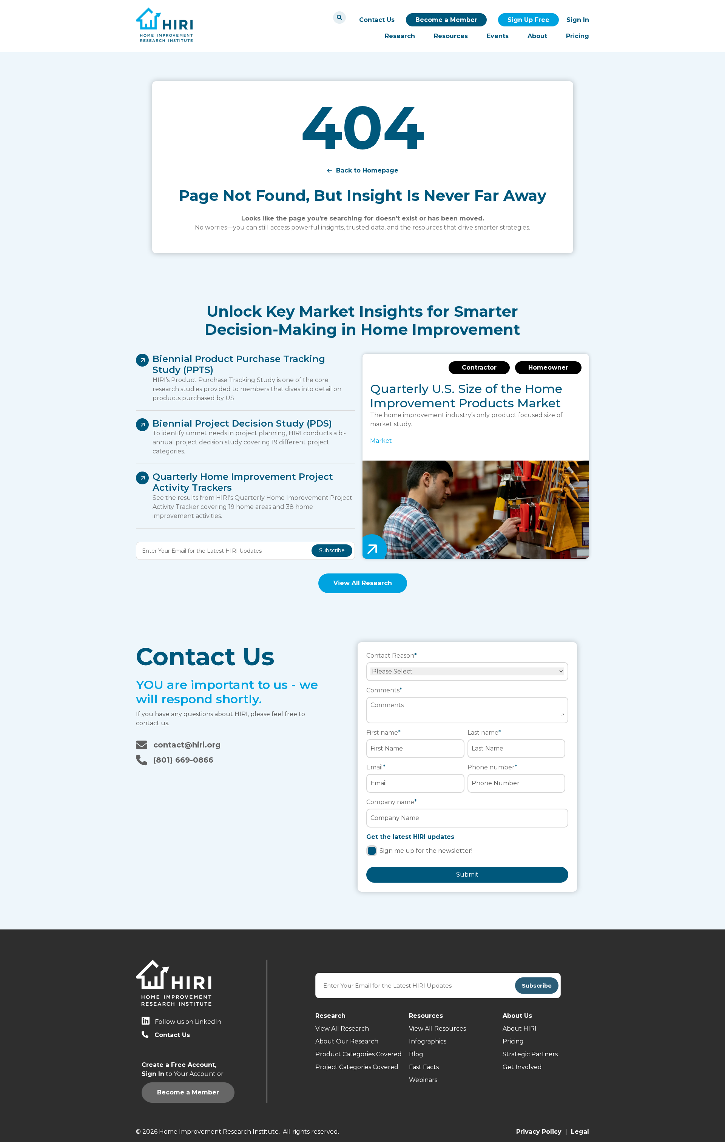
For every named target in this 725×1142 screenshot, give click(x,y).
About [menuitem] (537, 36)
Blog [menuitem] (416, 1054)
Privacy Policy (538, 1131)
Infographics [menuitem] (427, 1041)
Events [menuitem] (498, 36)
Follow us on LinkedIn (188, 1021)
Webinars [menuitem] (423, 1079)
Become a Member (446, 19)
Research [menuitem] (400, 36)
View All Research (362, 583)
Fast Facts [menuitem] (424, 1067)
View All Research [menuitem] (342, 1028)
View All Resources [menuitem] (437, 1028)
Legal (580, 1131)
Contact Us (377, 19)
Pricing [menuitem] (577, 36)
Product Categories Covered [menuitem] (358, 1054)
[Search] (339, 17)
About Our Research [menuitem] (346, 1041)
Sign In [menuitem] (577, 19)
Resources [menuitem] (451, 36)
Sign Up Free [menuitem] (528, 19)
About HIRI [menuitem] (520, 1028)
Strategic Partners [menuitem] (530, 1054)
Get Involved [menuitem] (522, 1067)
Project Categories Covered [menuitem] (356, 1067)
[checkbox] (467, 851)
